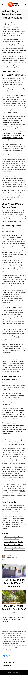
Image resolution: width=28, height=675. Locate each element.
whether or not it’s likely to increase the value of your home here (14, 137)
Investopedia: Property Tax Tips (13, 542)
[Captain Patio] (14, 4)
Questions (4, 559)
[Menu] (2, 4)
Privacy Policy (7, 665)
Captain (9, 555)
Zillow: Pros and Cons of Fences (13, 545)
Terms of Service (8, 662)
